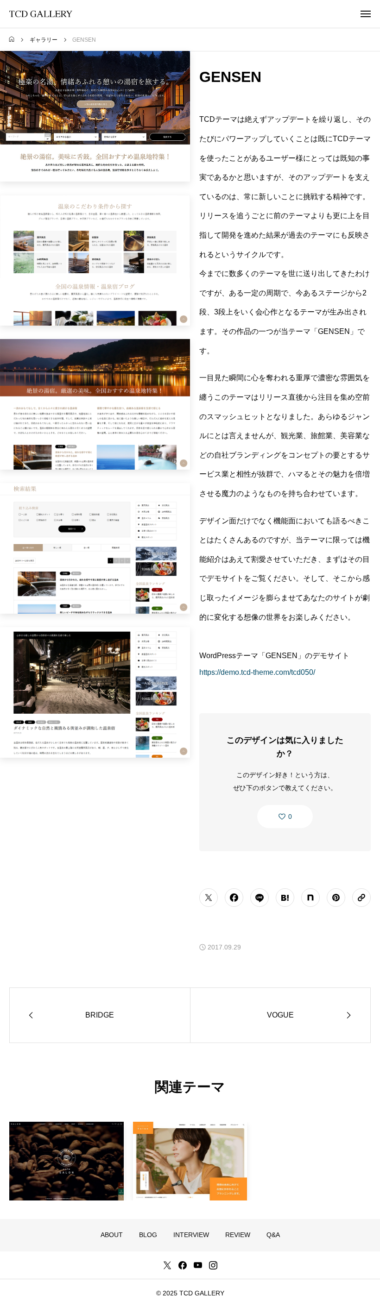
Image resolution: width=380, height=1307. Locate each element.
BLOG (148, 1234)
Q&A (273, 1234)
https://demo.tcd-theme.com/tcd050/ (257, 672)
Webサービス (162, 1135)
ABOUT (112, 1234)
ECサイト (33, 1135)
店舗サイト (67, 1135)
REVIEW (237, 1234)
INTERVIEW (191, 1234)
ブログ (195, 1135)
